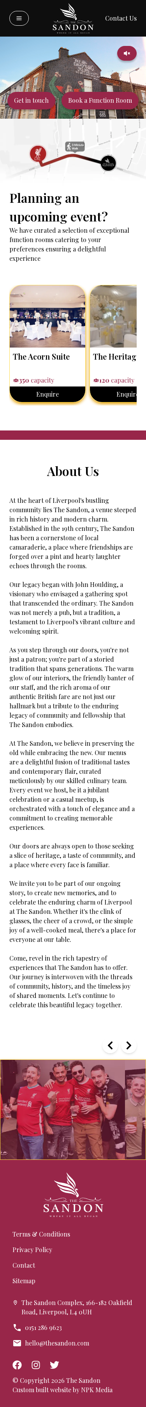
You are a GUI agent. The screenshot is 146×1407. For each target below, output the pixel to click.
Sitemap (23, 1281)
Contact (23, 1265)
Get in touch (31, 100)
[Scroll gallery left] (110, 1045)
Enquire (47, 394)
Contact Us (121, 18)
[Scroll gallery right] (129, 1045)
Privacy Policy (32, 1249)
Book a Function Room (100, 100)
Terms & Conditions (41, 1234)
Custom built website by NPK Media (62, 1390)
